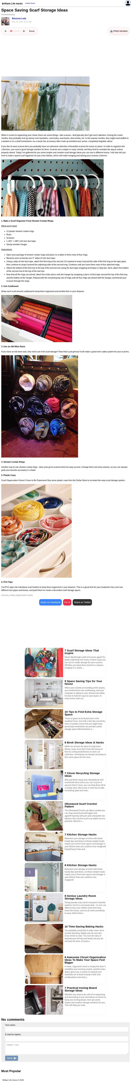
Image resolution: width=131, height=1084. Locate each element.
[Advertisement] (65, 56)
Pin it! (67, 602)
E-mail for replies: (13, 1034)
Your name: (10, 1025)
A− (6, 31)
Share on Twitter (82, 602)
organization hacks (24, 595)
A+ (24, 31)
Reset (32, 31)
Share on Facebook (50, 602)
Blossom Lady (19, 18)
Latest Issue (30, 3)
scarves (4, 595)
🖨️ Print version (119, 31)
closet (12, 595)
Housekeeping (8, 14)
